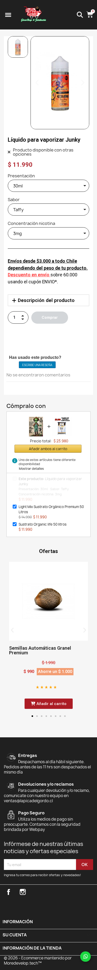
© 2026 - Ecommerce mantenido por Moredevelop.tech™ (38, 960)
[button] (37, 83)
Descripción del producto (46, 300)
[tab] (48, 300)
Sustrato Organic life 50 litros (42, 524)
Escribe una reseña (37, 365)
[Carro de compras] (89, 15)
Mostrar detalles (31, 468)
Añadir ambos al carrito (48, 448)
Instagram (23, 892)
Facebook (8, 892)
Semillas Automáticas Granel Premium (40, 650)
